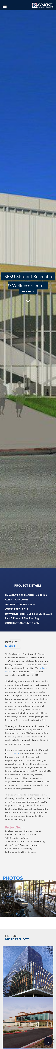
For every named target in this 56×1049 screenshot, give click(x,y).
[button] (6, 897)
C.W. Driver (13, 753)
